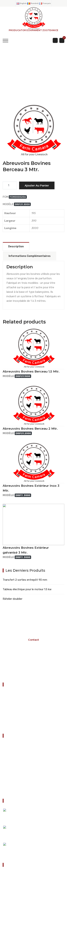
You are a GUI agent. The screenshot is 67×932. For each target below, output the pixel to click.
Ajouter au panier (37, 185)
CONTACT (10, 725)
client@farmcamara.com (24, 905)
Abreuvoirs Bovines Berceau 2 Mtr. (30, 428)
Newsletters (13, 781)
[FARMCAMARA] (33, 18)
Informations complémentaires (30, 256)
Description (16, 246)
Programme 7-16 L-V (32, 664)
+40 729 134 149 (19, 894)
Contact (11, 790)
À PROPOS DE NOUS (18, 772)
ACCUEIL (11, 79)
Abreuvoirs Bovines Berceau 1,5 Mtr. (31, 371)
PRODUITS (35, 79)
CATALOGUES (14, 754)
